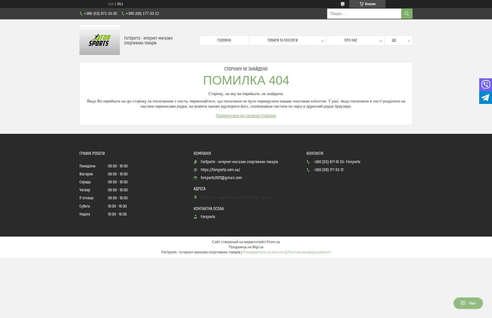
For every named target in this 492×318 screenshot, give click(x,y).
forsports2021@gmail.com (221, 178)
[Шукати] (407, 14)
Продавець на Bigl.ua (246, 247)
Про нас (350, 40)
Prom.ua (273, 242)
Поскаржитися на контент (264, 252)
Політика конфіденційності (309, 252)
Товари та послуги (283, 40)
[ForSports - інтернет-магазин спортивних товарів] (99, 40)
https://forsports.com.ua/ (220, 170)
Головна (224, 40)
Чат (472, 303)
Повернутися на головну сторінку (246, 115)
